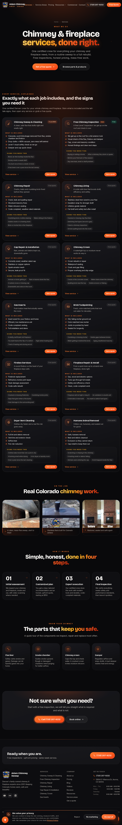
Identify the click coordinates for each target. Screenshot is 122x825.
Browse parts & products (74, 67)
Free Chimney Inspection (50, 779)
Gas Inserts (44, 797)
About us (70, 776)
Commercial (72, 5)
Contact (82, 5)
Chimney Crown (46, 793)
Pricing (51, 5)
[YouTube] (4, 795)
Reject (77, 817)
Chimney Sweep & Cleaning (51, 776)
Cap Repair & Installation (49, 790)
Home (56, 22)
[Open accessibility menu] (5, 820)
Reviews (70, 790)
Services (28, 5)
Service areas (72, 797)
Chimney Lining (46, 786)
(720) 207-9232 (97, 5)
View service (10, 174)
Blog (68, 783)
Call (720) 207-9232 (50, 719)
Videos (69, 786)
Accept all (108, 817)
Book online (75, 719)
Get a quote (51, 174)
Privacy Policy (52, 820)
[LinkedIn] (15, 795)
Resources (59, 5)
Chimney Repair (46, 783)
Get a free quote (43, 67)
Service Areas (41, 5)
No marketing (92, 817)
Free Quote (114, 5)
